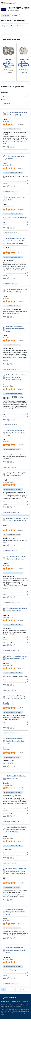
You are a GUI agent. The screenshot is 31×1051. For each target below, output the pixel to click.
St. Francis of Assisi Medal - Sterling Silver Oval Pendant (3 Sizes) (15, 433)
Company (6, 15)
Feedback (25, 1001)
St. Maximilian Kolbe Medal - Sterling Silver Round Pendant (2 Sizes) (16, 950)
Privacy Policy (5, 1001)
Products (15, 15)
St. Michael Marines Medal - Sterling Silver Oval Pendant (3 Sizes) (15, 328)
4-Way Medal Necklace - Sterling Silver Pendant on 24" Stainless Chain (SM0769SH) (16, 829)
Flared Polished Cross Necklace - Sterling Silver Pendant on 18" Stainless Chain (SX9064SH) (16, 241)
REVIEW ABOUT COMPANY (10, 191)
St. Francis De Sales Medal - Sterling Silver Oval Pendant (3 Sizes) (15, 741)
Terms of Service (16, 1001)
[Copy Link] (14, 146)
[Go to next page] (27, 989)
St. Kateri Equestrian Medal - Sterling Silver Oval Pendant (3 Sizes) (15, 912)
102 (23, 989)
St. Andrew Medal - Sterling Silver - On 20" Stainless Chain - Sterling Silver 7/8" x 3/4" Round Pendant (16, 871)
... (18, 989)
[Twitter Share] (11, 146)
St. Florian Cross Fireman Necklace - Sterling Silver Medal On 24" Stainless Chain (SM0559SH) (17, 377)
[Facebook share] (8, 146)
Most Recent (6, 104)
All (3, 96)
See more (5, 360)
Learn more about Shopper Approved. (11, 1006)
